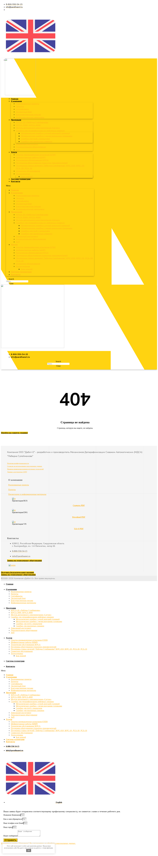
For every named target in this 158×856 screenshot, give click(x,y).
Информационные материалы (30, 117)
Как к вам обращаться (12, 819)
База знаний (26, 176)
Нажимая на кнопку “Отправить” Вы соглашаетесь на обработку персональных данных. (38, 843)
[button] (50, 186)
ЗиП (18, 149)
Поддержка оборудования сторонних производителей (42, 163)
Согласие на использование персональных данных (24, 466)
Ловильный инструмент (27, 144)
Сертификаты (22, 109)
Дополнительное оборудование (31, 147)
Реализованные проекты (27, 103)
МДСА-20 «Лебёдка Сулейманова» (32, 122)
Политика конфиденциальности (18, 463)
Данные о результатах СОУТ (17, 472)
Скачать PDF (79, 505)
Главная (14, 99)
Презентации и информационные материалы (27, 494)
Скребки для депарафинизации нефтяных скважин (40, 130)
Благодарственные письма (28, 114)
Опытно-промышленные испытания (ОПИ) (36, 154)
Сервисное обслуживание (28, 171)
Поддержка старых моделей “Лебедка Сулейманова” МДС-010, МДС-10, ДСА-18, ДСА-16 (49, 649)
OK (29, 850)
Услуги (14, 152)
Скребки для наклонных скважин (36, 141)
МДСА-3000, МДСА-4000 (28, 125)
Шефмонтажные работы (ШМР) (31, 157)
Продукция (16, 120)
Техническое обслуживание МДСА (32, 160)
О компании (16, 101)
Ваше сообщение (10, 836)
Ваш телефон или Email (13, 823)
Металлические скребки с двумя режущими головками (46, 136)
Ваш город (7, 827)
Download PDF (78, 517)
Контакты (15, 181)
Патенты (20, 106)
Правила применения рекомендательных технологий (25, 469)
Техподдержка (23, 173)
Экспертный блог (24, 112)
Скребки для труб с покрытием (35, 138)
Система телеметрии (20, 179)
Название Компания (11, 815)
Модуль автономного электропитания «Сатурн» (38, 128)
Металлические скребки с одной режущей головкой (45, 133)
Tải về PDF (79, 529)
